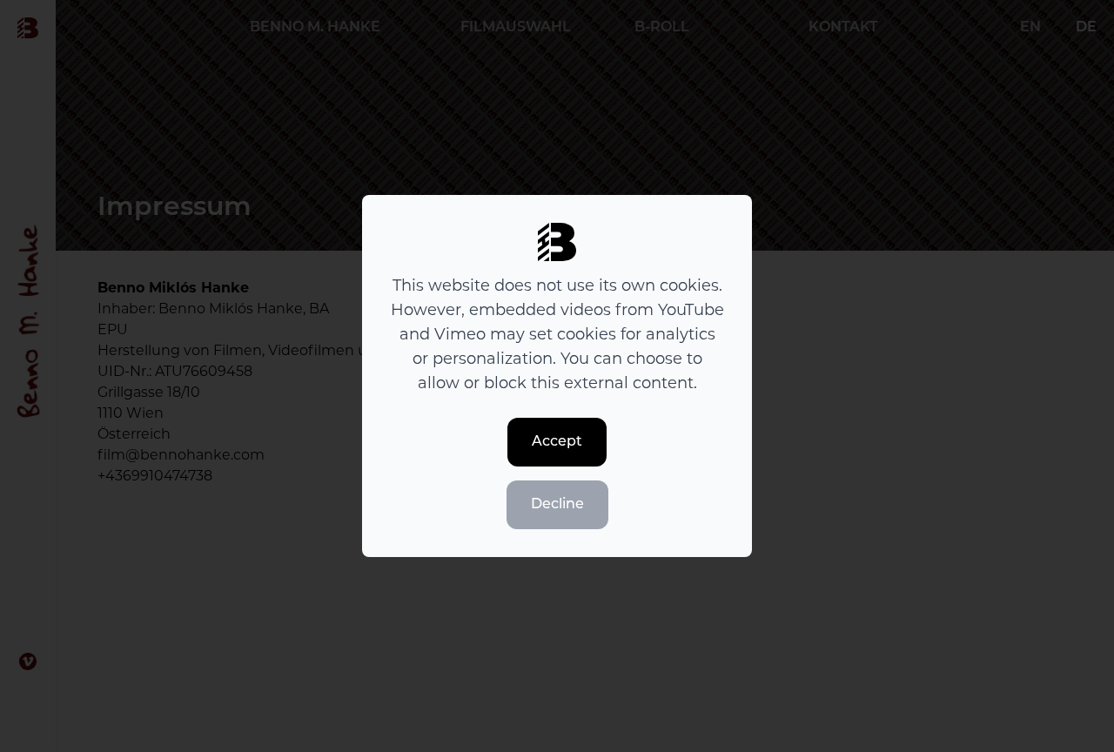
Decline (557, 505)
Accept (557, 442)
